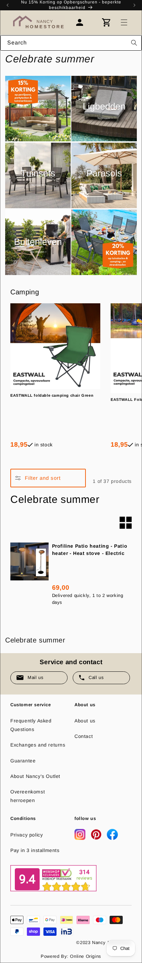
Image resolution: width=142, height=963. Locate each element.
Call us (96, 677)
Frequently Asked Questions (31, 725)
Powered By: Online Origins (71, 956)
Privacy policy (26, 835)
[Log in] (83, 22)
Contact (83, 736)
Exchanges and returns (37, 745)
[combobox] (71, 43)
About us (84, 720)
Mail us (35, 677)
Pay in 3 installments (35, 850)
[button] (124, 22)
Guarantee (23, 760)
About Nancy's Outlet (35, 776)
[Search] (134, 42)
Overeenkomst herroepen (27, 796)
